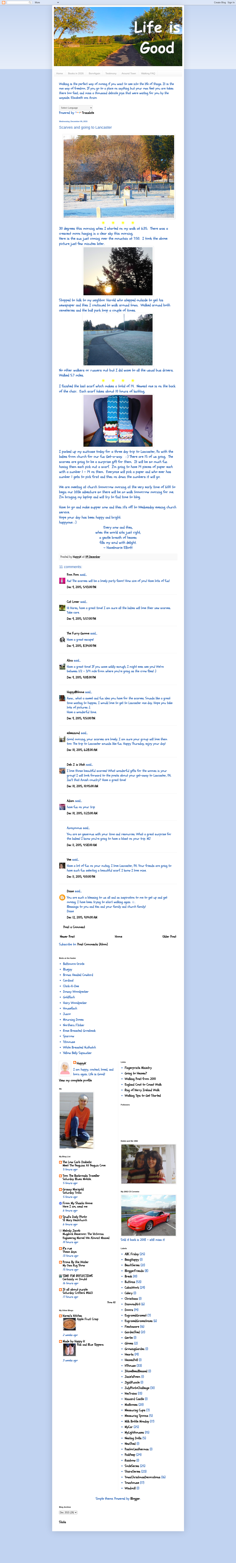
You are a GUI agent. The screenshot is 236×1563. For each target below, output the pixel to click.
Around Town (129, 73)
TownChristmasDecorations (142, 1477)
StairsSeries (132, 1471)
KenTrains (131, 1393)
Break (128, 1276)
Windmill (130, 1488)
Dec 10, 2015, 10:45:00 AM (82, 786)
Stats (62, 1522)
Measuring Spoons (136, 1415)
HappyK (81, 1063)
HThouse (130, 1365)
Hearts (129, 1354)
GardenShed (132, 1332)
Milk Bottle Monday (137, 1421)
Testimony (110, 73)
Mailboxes (131, 1404)
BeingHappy (132, 1259)
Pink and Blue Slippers (90, 1345)
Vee (69, 859)
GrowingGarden (134, 1349)
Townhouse (132, 1482)
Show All (111, 1302)
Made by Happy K (74, 1341)
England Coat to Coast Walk (143, 1084)
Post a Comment (74, 927)
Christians (131, 1298)
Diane (70, 891)
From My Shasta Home (77, 1203)
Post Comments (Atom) (92, 944)
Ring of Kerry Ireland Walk (142, 1090)
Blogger (135, 1498)
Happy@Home (75, 692)
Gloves (129, 1343)
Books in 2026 (76, 73)
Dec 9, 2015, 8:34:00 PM (81, 646)
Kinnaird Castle (134, 1399)
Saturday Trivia (72, 1193)
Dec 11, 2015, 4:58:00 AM (82, 845)
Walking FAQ (148, 73)
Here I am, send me (75, 1206)
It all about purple (75, 1289)
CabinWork (132, 1287)
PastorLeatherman (137, 1449)
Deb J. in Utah (76, 764)
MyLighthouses (134, 1432)
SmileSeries (132, 1466)
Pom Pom (73, 574)
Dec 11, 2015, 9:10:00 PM (81, 876)
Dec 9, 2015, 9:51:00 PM (81, 718)
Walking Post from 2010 (140, 1079)
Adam (70, 801)
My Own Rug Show (74, 1265)
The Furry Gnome (78, 633)
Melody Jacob (71, 1230)
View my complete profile (75, 1080)
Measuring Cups (135, 1410)
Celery (129, 1293)
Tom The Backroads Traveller (81, 1175)
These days (70, 1252)
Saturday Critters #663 (78, 1293)
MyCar (129, 1427)
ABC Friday (132, 1254)
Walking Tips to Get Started (143, 1095)
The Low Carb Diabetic (77, 1162)
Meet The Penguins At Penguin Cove (84, 1165)
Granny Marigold (73, 1189)
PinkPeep (130, 1454)
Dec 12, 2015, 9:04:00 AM (82, 917)
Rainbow (130, 1460)
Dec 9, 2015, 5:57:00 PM (81, 618)
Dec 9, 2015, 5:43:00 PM (81, 587)
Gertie (129, 1337)
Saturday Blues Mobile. (77, 1179)
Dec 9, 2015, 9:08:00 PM (81, 677)
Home (59, 73)
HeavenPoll (131, 1360)
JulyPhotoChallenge (137, 1388)
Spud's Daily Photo (75, 1217)
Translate (88, 113)
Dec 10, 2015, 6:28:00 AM (82, 750)
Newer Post (67, 936)
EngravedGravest (136, 1315)
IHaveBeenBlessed (136, 1371)
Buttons (130, 1282)
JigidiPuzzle (132, 1382)
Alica (70, 660)
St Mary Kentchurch (75, 1220)
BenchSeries (132, 1265)
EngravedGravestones (139, 1321)
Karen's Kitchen (72, 1315)
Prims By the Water (76, 1262)
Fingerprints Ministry (138, 1068)
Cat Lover (73, 602)
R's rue (67, 1248)
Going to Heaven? (136, 1073)
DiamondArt (132, 1304)
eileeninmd (73, 733)
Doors (129, 1310)
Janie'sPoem (132, 1376)
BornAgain (94, 73)
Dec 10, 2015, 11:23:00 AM (82, 813)
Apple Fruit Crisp (87, 1319)
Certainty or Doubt (75, 1279)
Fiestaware (132, 1326)
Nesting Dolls (133, 1438)
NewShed (130, 1443)
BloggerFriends (134, 1271)
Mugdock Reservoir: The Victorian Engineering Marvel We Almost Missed (86, 1236)
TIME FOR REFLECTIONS (78, 1276)
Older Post (169, 936)
